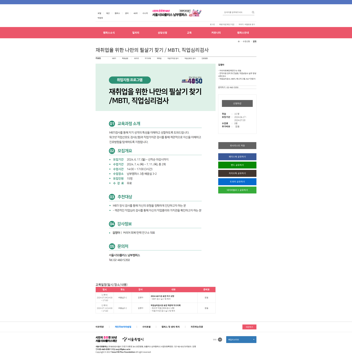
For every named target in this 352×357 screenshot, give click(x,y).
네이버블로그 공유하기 (237, 190)
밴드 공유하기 (237, 165)
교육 (189, 32)
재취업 (159, 58)
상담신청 (162, 32)
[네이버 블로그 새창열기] (220, 340)
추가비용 (227, 126)
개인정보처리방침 (123, 326)
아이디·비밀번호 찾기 (247, 24)
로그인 (212, 24)
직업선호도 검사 (190, 58)
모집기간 (227, 117)
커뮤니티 (216, 32)
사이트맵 (146, 326)
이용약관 (100, 326)
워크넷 (136, 58)
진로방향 (205, 58)
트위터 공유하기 (237, 181)
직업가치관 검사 (172, 58)
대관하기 (249, 326)
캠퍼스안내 (243, 32)
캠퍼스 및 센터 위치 (171, 326)
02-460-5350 (232, 87)
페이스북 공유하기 (237, 156)
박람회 (100, 17)
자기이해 (148, 58)
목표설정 (125, 58)
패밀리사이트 (238, 340)
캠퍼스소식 (109, 32)
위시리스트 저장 (237, 145)
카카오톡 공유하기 (237, 173)
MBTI (114, 58)
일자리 (135, 32)
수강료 (227, 123)
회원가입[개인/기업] (226, 24)
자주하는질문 (197, 326)
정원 (227, 114)
